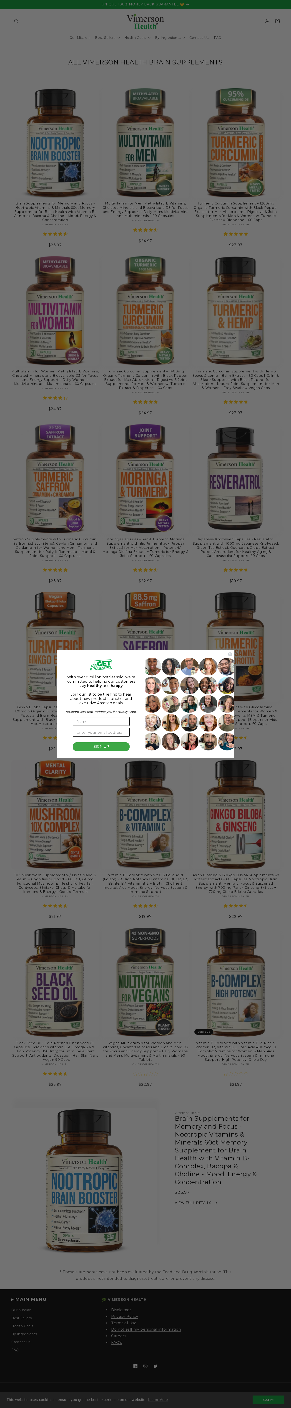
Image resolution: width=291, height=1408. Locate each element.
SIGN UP (101, 746)
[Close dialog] (230, 654)
